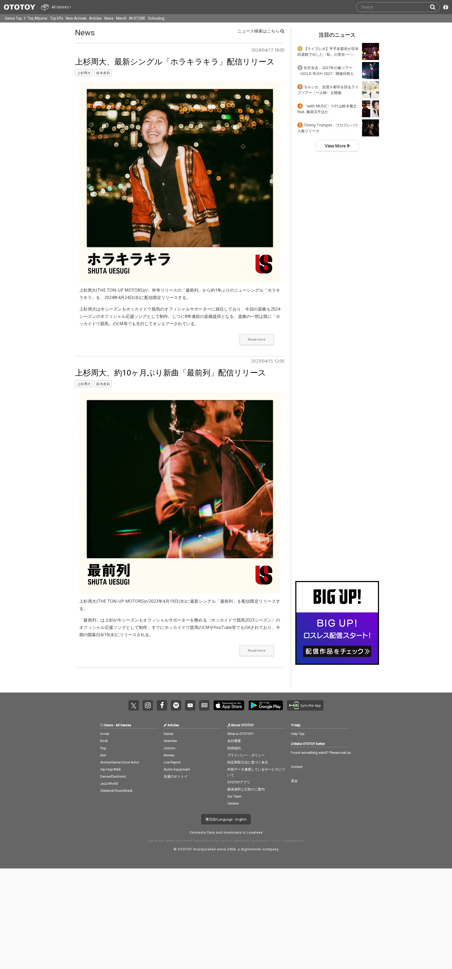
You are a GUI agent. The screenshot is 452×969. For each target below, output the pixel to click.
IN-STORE (137, 18)
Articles (95, 18)
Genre (108, 725)
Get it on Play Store (265, 705)
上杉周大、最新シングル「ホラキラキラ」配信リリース (175, 61)
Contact (297, 767)
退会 (294, 781)
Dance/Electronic (113, 776)
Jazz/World (109, 783)
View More (336, 146)
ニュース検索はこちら (259, 31)
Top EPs (56, 18)
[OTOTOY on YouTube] (190, 705)
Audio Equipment (177, 769)
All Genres (123, 725)
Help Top (297, 734)
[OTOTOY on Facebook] (162, 705)
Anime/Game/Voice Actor (119, 762)
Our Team (234, 796)
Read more (256, 339)
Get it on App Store (229, 705)
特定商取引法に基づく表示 (247, 762)
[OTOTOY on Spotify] (176, 705)
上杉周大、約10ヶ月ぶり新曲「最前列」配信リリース (170, 372)
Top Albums (37, 18)
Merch (121, 18)
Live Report (172, 762)
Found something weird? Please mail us (321, 753)
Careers (233, 803)
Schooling (156, 18)
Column (169, 748)
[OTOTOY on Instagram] (148, 705)
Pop (103, 748)
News (109, 18)
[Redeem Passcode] (445, 7)
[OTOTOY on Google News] (204, 705)
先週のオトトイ (176, 776)
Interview (170, 741)
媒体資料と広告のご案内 (246, 789)
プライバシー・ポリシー (246, 755)
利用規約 (234, 748)
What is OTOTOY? (240, 734)
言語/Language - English (227, 819)
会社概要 (234, 741)
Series (168, 734)
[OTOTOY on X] (133, 705)
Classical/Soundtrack (116, 791)
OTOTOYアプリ (238, 782)
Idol (103, 755)
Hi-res (104, 734)
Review (169, 755)
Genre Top (13, 18)
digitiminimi (251, 849)
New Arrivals (76, 18)
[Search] (434, 7)
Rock (104, 741)
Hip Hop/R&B (110, 769)
